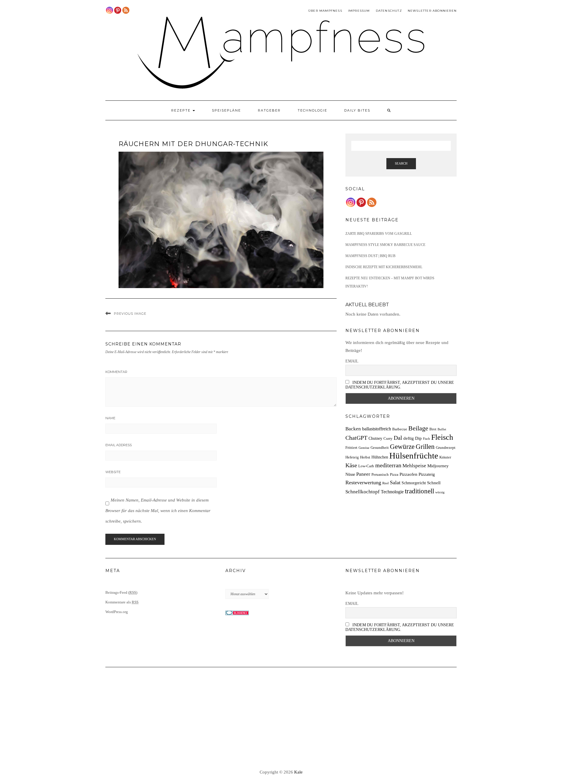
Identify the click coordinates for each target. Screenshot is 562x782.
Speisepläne (226, 110)
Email (352, 361)
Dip (418, 438)
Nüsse (350, 474)
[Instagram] (109, 10)
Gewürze (402, 446)
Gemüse (364, 447)
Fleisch (442, 437)
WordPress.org (116, 612)
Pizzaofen (408, 474)
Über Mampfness (325, 11)
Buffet (442, 429)
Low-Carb (366, 466)
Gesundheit (380, 448)
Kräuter (445, 457)
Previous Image (130, 314)
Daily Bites (357, 110)
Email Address (118, 445)
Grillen (425, 446)
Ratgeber (269, 110)
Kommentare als (121, 602)
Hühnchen (379, 457)
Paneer (363, 474)
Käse (351, 465)
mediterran (388, 465)
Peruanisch (380, 475)
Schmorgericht (414, 482)
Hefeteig (352, 457)
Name (110, 418)
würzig (440, 492)
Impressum (359, 11)
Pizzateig (427, 474)
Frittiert (351, 448)
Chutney (375, 438)
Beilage (418, 428)
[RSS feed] (125, 10)
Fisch (426, 438)
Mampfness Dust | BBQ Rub (370, 256)
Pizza (394, 475)
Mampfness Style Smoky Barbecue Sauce (385, 245)
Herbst (365, 457)
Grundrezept (445, 448)
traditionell (419, 491)
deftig (408, 438)
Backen (353, 429)
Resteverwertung (363, 482)
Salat (395, 482)
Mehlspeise (414, 465)
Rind (385, 483)
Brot (432, 429)
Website (113, 472)
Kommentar (116, 372)
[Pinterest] (117, 10)
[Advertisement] (281, 718)
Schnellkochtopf (362, 491)
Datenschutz (389, 11)
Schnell (434, 482)
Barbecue (399, 429)
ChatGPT (356, 437)
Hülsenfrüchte (413, 455)
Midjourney (438, 465)
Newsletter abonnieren (432, 11)
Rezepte (181, 110)
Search (401, 163)
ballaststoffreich (376, 429)
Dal (398, 437)
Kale (298, 772)
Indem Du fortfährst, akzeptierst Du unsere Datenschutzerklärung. (399, 384)
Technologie (312, 110)
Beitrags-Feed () (121, 592)
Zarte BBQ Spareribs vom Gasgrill (378, 234)
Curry (388, 439)
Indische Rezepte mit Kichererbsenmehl (383, 267)
